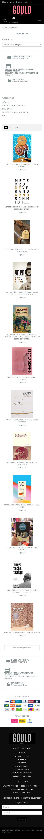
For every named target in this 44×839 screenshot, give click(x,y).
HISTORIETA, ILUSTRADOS (13, 106)
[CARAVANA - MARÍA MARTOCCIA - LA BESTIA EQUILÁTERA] (22, 232)
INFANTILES (7, 109)
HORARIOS (22, 759)
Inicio (4, 28)
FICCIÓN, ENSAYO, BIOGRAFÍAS (15, 112)
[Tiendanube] (7, 836)
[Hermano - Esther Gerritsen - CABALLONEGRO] (22, 617)
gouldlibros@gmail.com (23, 789)
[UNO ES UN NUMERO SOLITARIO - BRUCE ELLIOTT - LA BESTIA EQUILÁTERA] (22, 276)
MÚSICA (5, 102)
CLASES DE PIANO (22, 769)
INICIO (22, 753)
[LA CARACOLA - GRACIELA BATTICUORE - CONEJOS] (22, 148)
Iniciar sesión (23, 2)
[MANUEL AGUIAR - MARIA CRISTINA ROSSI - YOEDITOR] (22, 404)
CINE (4, 116)
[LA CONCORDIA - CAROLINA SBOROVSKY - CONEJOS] (22, 532)
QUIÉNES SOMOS (22, 766)
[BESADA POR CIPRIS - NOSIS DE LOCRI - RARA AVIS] (22, 489)
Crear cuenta (9, 2)
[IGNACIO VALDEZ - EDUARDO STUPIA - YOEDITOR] (22, 361)
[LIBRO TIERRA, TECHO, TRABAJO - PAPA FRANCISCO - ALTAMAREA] (22, 574)
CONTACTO (22, 763)
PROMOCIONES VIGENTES (22, 773)
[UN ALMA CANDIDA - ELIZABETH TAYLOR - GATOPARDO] (22, 446)
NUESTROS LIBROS (22, 756)
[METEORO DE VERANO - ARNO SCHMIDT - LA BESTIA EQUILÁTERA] (22, 191)
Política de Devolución (22, 776)
